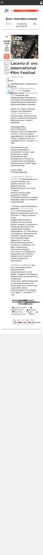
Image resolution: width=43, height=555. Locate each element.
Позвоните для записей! (7, 56)
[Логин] (41, 2)
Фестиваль (14, 322)
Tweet (9, 93)
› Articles (8, 24)
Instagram (33, 322)
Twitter (28, 322)
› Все (34, 24)
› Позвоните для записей (21, 25)
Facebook (9, 87)
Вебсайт (19, 322)
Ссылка (8, 81)
